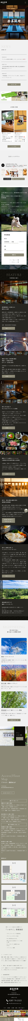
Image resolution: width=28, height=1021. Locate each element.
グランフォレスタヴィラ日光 (14, 936)
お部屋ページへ (8, 376)
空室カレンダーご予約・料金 (21, 1019)
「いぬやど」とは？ (14, 958)
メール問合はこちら (13, 262)
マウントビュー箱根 (14, 948)
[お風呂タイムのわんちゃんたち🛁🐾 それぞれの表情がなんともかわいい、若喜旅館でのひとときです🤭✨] (14, 173)
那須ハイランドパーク (14, 650)
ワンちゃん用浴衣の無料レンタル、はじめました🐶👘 (14, 59)
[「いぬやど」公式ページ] (14, 968)
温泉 (16, 1007)
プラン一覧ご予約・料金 (7, 1019)
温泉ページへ (8, 328)
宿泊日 (5, 238)
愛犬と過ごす (21, 1007)
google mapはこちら (8, 792)
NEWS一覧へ (14, 84)
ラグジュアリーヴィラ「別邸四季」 (14, 934)
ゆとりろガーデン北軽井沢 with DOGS (14, 945)
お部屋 (8, 1007)
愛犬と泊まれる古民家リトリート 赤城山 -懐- (14, 941)
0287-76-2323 (15, 1000)
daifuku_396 (6, 133)
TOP (5, 1007)
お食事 (12, 1007)
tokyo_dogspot (20, 133)
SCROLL (26, 34)
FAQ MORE (19, 738)
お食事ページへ (8, 474)
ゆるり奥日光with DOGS (14, 938)
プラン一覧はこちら (13, 260)
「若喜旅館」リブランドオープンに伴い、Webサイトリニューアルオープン (13, 76)
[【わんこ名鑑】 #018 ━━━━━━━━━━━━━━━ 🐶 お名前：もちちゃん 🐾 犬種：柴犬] (5, 173)
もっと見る (14, 146)
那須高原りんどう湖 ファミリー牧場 (14, 703)
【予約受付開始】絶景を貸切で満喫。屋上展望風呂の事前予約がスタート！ (13, 67)
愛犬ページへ (8, 576)
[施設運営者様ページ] (14, 978)
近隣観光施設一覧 (14, 720)
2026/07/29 (17, 135)
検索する (14, 254)
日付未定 (22, 241)
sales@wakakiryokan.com (15, 1003)
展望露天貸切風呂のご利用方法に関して (8, 520)
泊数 (5, 246)
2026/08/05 (5, 135)
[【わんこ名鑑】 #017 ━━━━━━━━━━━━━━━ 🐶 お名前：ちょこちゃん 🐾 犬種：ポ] (23, 173)
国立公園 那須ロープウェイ (14, 677)
